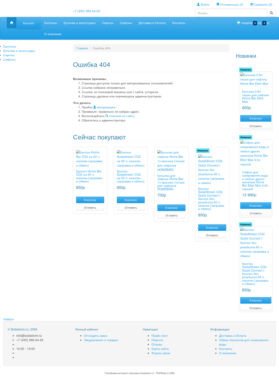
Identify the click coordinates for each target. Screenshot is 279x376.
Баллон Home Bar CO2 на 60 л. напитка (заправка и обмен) (89, 176)
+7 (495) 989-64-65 (86, 11)
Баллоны (50, 22)
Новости (157, 340)
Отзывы (156, 344)
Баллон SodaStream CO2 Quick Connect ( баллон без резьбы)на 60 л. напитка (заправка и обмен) (211, 198)
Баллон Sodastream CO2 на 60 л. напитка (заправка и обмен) (131, 176)
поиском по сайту (121, 116)
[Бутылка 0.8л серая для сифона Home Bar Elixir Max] (255, 79)
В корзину (90, 200)
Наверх (8, 319)
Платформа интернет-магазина (122, 373)
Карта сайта (160, 348)
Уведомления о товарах (101, 340)
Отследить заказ (95, 335)
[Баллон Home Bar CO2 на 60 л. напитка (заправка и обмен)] (90, 158)
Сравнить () (262, 4)
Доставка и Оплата (152, 22)
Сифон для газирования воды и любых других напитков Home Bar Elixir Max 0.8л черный (255, 180)
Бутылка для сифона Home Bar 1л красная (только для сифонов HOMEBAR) (171, 182)
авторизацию (106, 107)
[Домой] (11, 22)
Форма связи (160, 353)
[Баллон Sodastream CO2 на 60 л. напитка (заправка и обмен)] (131, 158)
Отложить (90, 207)
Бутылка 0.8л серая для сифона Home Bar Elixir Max (255, 96)
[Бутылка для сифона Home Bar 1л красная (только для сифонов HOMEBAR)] (171, 161)
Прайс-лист (159, 335)
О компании (52, 34)
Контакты (178, 22)
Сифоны (126, 22)
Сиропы (107, 22)
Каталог (28, 23)
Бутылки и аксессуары (79, 22)
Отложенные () (231, 4)
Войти (204, 4)
